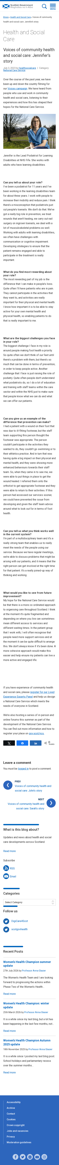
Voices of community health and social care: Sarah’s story (26, 806)
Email (13, 876)
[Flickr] (30, 1157)
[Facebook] (15, 1157)
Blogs (6, 17)
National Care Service (14, 70)
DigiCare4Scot (19, 921)
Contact (11, 1113)
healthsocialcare (27, 68)
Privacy (11, 1136)
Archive (11, 1108)
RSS (12, 868)
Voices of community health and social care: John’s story (33, 788)
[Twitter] (23, 1157)
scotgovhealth (19, 929)
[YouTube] (37, 1157)
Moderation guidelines (19, 1142)
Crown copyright (15, 1125)
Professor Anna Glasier (34, 970)
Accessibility (13, 1102)
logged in (23, 768)
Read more (9, 851)
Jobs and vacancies (17, 1131)
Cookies (11, 1119)
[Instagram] (44, 1157)
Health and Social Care (20, 17)
